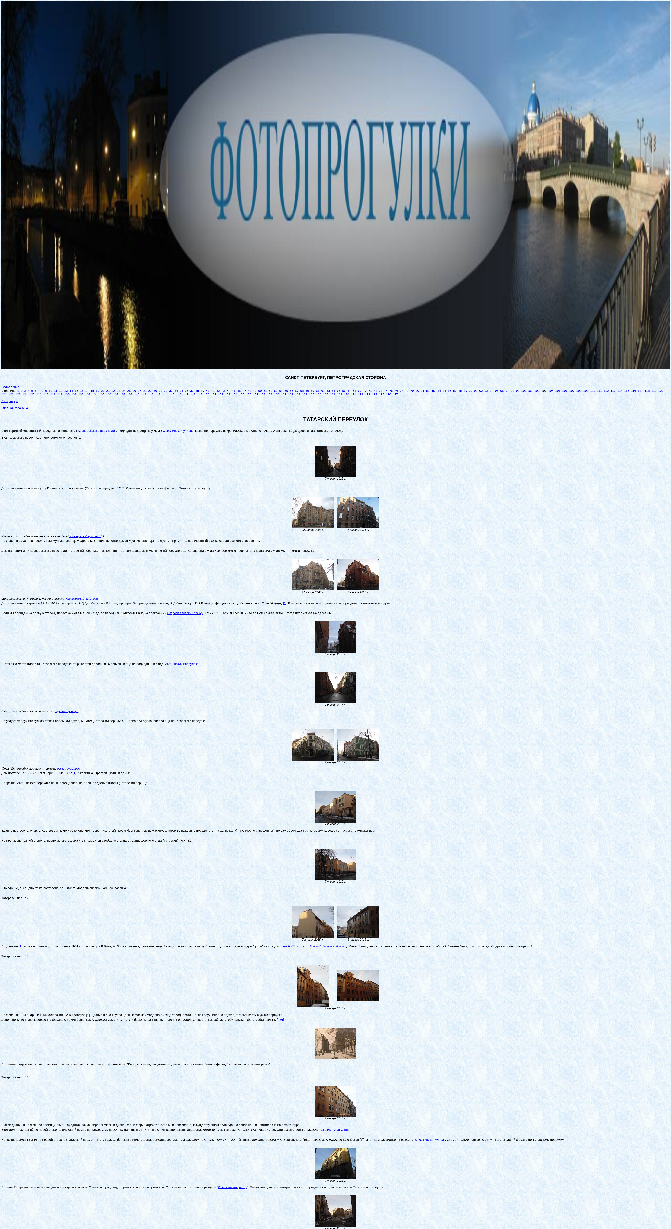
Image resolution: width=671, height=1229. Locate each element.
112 (606, 390)
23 (118, 390)
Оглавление (10, 387)
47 (244, 390)
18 (92, 390)
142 (150, 394)
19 (97, 390)
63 (328, 390)
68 (354, 390)
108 (579, 390)
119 (653, 390)
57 (296, 390)
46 (239, 390)
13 (66, 390)
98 (512, 390)
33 (171, 390)
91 (476, 390)
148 (192, 394)
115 (626, 390)
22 (113, 390)
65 (338, 390)
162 (290, 394)
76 (396, 390)
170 (346, 394)
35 (181, 390)
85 (444, 390)
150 (206, 394)
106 (565, 390)
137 (115, 394)
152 (220, 394)
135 (101, 394)
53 (275, 390)
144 (164, 394)
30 (155, 390)
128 (53, 394)
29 (150, 390)
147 (185, 394)
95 (497, 390)
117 (640, 390)
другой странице (66, 711)
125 (32, 394)
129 (60, 394)
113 (613, 390)
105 (558, 390)
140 (136, 394)
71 (370, 390)
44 (228, 390)
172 (360, 394)
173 (367, 394)
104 (551, 390)
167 (325, 394)
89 (465, 390)
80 (417, 390)
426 (280, 1019)
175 (381, 394)
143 (157, 394)
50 (260, 390)
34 (176, 390)
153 (227, 394)
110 (592, 390)
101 (530, 390)
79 (412, 390)
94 (491, 390)
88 (460, 390)
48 (249, 390)
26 (134, 390)
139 (129, 394)
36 (186, 390)
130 (67, 394)
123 (18, 394)
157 (255, 394)
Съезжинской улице (177, 431)
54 (281, 390)
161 (283, 394)
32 (165, 390)
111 (599, 390)
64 (333, 390)
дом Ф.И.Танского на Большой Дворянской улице (314, 946)
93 (486, 390)
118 (647, 390)
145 (171, 394)
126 (39, 394)
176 (388, 394)
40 (207, 390)
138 (122, 394)
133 (88, 394)
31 (160, 390)
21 (108, 390)
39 (202, 390)
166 (318, 394)
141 (143, 394)
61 (317, 390)
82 (428, 390)
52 (270, 390)
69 (359, 390)
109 (586, 390)
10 (50, 390)
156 (248, 394)
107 (572, 390)
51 (265, 390)
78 (407, 390)
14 (71, 390)
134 (95, 394)
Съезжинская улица (334, 1129)
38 (197, 390)
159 (269, 394)
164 (304, 394)
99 (518, 390)
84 (439, 390)
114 (619, 390)
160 (276, 394)
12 (61, 390)
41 (213, 390)
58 (302, 390)
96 (502, 390)
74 (386, 390)
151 (213, 394)
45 (234, 390)
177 (395, 394)
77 (401, 390)
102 (537, 390)
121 (4, 394)
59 (307, 390)
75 (391, 390)
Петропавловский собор (185, 613)
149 (199, 394)
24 (123, 390)
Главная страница (14, 408)
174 (374, 394)
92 (481, 390)
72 (375, 390)
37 (192, 390)
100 (523, 390)
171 (353, 394)
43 (223, 390)
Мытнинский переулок (180, 664)
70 (365, 390)
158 (262, 394)
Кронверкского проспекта (96, 431)
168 (332, 394)
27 (139, 390)
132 (81, 394)
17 (87, 390)
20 (102, 390)
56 (291, 390)
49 (255, 390)
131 (74, 394)
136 (108, 394)
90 (470, 390)
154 (234, 394)
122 (11, 394)
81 (422, 390)
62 (323, 390)
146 (178, 394)
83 (434, 390)
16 (82, 390)
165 (311, 394)
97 (507, 390)
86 (449, 390)
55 (286, 390)
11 (55, 390)
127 (46, 394)
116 (633, 390)
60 (312, 390)
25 (129, 390)
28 (144, 390)
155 (241, 394)
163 (297, 394)
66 (344, 390)
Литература (9, 401)
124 (25, 394)
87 (455, 390)
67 (349, 390)
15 (76, 390)
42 (218, 390)
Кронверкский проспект (85, 536)
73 (380, 390)
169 (339, 394)
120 (660, 390)
